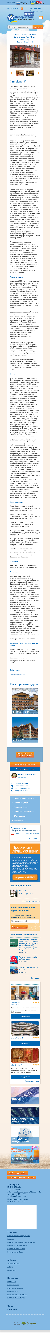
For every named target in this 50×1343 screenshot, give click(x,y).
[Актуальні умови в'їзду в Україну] (14, 970)
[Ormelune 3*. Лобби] (30, 73)
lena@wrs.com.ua (21, 791)
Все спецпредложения (31, 901)
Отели (19, 42)
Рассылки (10, 1239)
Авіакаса (11, 1260)
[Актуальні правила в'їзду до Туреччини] (14, 960)
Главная (15, 34)
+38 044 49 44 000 (18, 1194)
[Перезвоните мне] (22, 8)
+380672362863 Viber (23, 788)
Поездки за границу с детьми (17, 1245)
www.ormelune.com (17, 674)
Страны (24, 34)
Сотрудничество (13, 1285)
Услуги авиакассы (13, 1263)
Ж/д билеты (11, 1270)
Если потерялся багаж (15, 1252)
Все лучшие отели (32, 1081)
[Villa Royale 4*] (25, 1056)
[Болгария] (12, 834)
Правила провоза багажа (16, 1249)
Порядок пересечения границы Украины (21, 1242)
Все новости (35, 978)
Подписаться (20, 927)
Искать (38, 27)
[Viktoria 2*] (14, 893)
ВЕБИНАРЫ (11, 1282)
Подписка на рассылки (15, 1288)
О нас (10, 1306)
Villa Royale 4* (16, 1065)
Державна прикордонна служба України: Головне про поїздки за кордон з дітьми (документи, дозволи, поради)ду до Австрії (29, 945)
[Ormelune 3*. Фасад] (25, 56)
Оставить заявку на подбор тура (18, 1236)
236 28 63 (36, 8)
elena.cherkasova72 (22, 786)
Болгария (18, 834)
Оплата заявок (12, 1291)
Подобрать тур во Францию (25, 755)
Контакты (12, 1310)
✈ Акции (10, 1267)
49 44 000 (21, 783)
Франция (32, 34)
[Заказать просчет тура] (25, 864)
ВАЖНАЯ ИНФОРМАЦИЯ (16, 1298)
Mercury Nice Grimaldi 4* (16, 1003)
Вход (9, 2)
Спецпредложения (25, 769)
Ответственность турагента (17, 1295)
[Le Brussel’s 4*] (25, 701)
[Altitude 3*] (25, 729)
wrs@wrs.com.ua (19, 1196)
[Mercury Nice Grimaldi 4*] (25, 994)
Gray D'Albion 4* (17, 1038)
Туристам (12, 1232)
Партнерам (12, 1278)
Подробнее (25, 1016)
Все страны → (34, 838)
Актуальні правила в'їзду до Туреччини (28, 958)
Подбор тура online (25, 764)
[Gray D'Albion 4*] (25, 1029)
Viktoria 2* (22, 890)
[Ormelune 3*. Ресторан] (20, 73)
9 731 (32, 834)
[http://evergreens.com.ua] (25, 1322)
